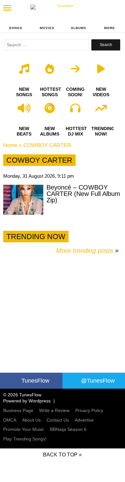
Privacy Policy (89, 410)
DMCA (9, 420)
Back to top (60, 454)
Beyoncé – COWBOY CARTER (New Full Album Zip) (83, 194)
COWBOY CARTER (47, 145)
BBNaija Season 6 (68, 429)
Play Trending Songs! (24, 438)
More (109, 28)
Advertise (84, 420)
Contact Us (57, 420)
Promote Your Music (23, 429)
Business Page (18, 410)
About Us (31, 420)
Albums (78, 28)
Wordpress (40, 400)
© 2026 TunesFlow (22, 394)
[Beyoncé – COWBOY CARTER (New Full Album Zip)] (23, 200)
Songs (15, 28)
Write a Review (54, 410)
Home (10, 145)
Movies (47, 28)
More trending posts (87, 250)
